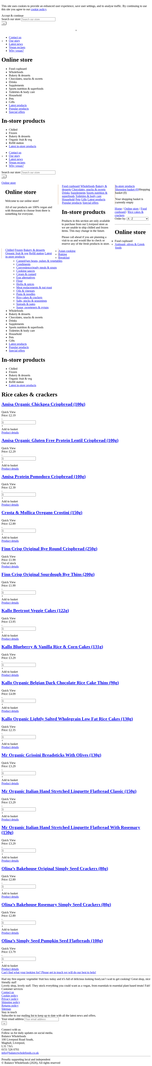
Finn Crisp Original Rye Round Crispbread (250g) (49, 548)
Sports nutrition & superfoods (26, 88)
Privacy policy (9, 998)
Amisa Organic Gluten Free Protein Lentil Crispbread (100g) (59, 440)
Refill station (16, 143)
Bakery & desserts (19, 75)
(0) (127, 189)
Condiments (23, 264)
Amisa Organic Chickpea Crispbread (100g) (43, 404)
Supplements (16, 85)
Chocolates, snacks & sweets (26, 78)
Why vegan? (16, 50)
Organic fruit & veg (20, 139)
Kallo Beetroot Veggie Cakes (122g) (35, 610)
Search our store (10, 19)
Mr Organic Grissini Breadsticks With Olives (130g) (51, 755)
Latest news (16, 44)
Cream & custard (26, 274)
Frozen (13, 133)
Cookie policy (9, 995)
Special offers (17, 112)
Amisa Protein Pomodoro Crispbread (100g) (43, 476)
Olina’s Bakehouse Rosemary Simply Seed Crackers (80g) (56, 904)
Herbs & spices (25, 284)
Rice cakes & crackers (29, 297)
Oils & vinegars (25, 290)
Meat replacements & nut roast (34, 287)
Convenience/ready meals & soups (36, 267)
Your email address (12, 1019)
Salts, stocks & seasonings (31, 300)
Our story (14, 40)
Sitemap (6, 1008)
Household (15, 95)
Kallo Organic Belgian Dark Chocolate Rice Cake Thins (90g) (60, 682)
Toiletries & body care (22, 92)
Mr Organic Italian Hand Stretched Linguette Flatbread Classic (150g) (68, 791)
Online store (8, 182)
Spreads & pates (25, 304)
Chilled (13, 129)
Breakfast (64, 257)
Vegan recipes (17, 47)
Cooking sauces (25, 270)
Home (118, 208)
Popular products (19, 108)
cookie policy (38, 9)
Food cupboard (18, 68)
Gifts (12, 102)
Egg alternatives (25, 277)
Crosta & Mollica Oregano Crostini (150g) (41, 512)
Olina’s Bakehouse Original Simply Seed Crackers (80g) (54, 868)
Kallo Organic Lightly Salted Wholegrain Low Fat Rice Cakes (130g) (67, 718)
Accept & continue (12, 15)
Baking (62, 254)
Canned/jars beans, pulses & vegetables (39, 260)
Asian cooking (66, 250)
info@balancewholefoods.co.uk (20, 1052)
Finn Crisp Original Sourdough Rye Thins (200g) (48, 574)
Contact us (15, 37)
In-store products (125, 186)
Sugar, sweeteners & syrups (32, 307)
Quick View (8, 412)
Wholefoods (16, 72)
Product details (10, 432)
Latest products (18, 105)
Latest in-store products (22, 146)
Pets (11, 98)
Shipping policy (10, 1002)
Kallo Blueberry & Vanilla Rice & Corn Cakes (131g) (52, 646)
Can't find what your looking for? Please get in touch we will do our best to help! (48, 972)
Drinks (13, 82)
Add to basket (9, 429)
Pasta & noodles (25, 294)
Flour (19, 280)
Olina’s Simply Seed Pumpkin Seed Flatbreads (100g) (52, 940)
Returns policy (10, 1005)
